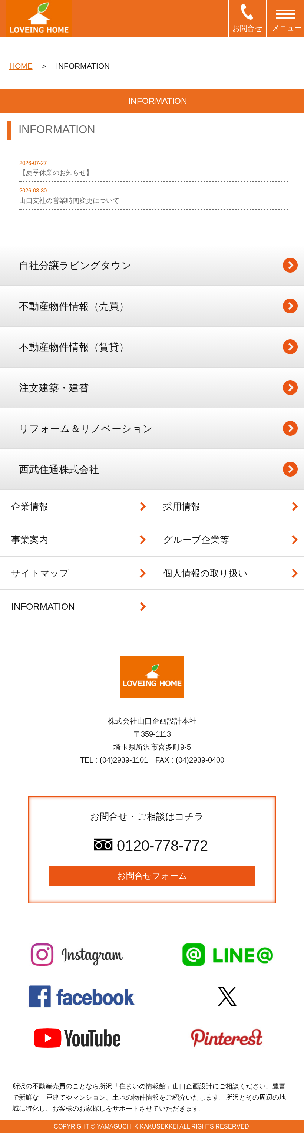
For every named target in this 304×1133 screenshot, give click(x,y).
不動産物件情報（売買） (74, 306)
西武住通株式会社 (59, 469)
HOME (21, 66)
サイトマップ (40, 573)
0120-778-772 (160, 845)
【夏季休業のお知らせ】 (56, 173)
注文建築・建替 (54, 387)
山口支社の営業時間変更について (69, 200)
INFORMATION (43, 606)
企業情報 (29, 506)
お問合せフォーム (152, 875)
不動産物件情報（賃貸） (74, 347)
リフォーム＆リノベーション (86, 428)
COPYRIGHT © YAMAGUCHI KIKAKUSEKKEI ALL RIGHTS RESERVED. (152, 1126)
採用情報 (181, 506)
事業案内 (29, 539)
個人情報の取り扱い (205, 573)
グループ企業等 (196, 539)
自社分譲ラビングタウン (75, 265)
